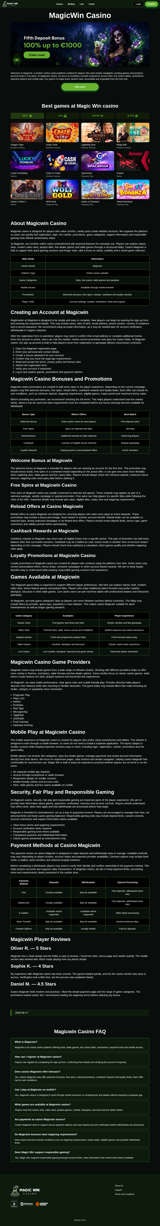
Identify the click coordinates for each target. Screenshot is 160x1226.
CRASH (95, 116)
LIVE (60, 116)
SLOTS (130, 116)
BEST (25, 116)
